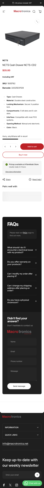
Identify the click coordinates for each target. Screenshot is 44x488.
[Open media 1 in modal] (37, 21)
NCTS (5, 60)
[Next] (40, 3)
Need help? (37, 179)
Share (8, 179)
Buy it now (23, 155)
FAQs (25, 233)
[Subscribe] (37, 474)
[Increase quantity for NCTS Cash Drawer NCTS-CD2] (15, 147)
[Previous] (3, 3)
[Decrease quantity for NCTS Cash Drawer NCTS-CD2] (5, 147)
